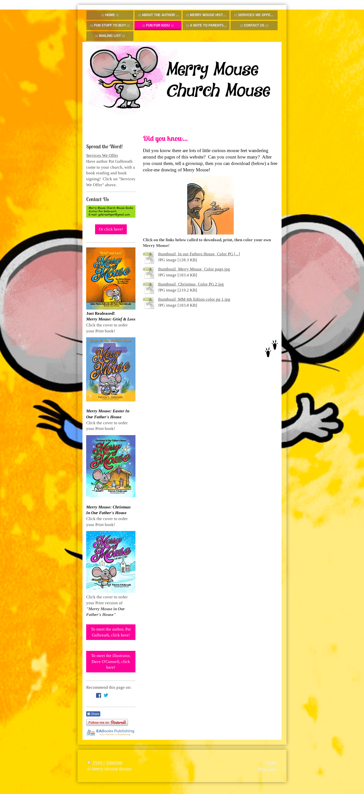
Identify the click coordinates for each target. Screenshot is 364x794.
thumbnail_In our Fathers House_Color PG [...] (199, 254)
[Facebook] (98, 695)
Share (94, 714)
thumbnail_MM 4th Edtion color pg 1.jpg (194, 299)
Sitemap (114, 762)
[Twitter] (106, 695)
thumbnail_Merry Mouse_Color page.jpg (194, 269)
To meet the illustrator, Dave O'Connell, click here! (110, 661)
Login (271, 762)
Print (98, 762)
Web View (267, 769)
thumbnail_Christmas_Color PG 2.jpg (191, 284)
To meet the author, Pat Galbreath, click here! (111, 632)
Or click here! (111, 229)
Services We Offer (102, 155)
